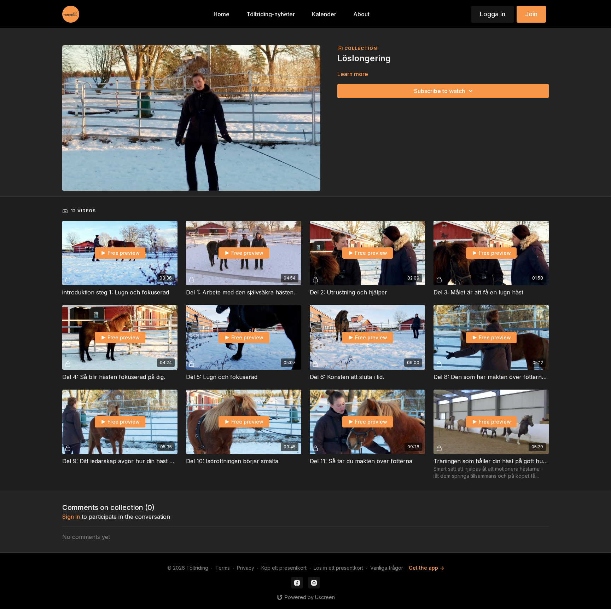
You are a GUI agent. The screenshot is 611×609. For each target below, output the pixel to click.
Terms (222, 568)
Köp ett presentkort (284, 568)
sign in (71, 516)
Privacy (245, 568)
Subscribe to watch (439, 90)
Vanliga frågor (386, 568)
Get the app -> (426, 568)
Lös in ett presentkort (338, 568)
